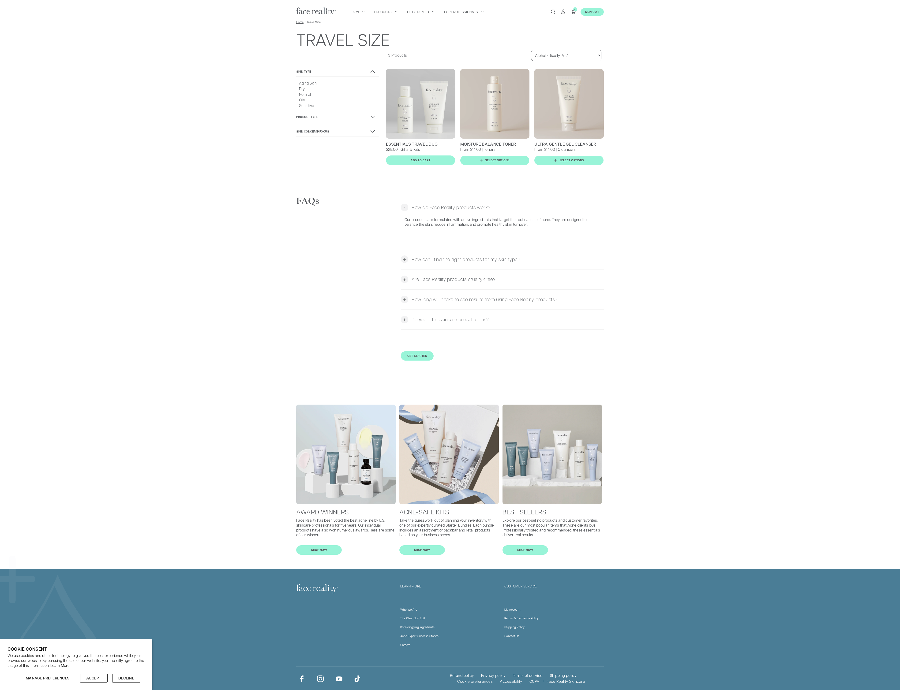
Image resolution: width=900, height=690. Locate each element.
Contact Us (511, 636)
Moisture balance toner (488, 144)
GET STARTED (417, 356)
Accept (93, 678)
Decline (126, 678)
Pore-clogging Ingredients (417, 627)
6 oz (466, 173)
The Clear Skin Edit (412, 618)
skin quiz (592, 12)
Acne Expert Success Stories (419, 636)
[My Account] (563, 12)
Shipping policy (563, 675)
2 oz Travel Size (489, 173)
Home (300, 22)
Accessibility (511, 681)
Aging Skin (308, 83)
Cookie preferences (475, 681)
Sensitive (306, 105)
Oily (302, 100)
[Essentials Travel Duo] (420, 104)
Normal (305, 94)
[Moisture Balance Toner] (495, 104)
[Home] (316, 11)
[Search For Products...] (553, 12)
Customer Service (520, 586)
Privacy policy (493, 675)
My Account (512, 609)
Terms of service (528, 675)
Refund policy (462, 675)
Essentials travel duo (412, 144)
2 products (397, 173)
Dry (302, 89)
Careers (405, 645)
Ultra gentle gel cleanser (565, 144)
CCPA (534, 681)
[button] (357, 12)
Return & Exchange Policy (521, 618)
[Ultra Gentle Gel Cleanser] (569, 104)
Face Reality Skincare (566, 681)
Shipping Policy (514, 627)
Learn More (60, 665)
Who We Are (408, 609)
